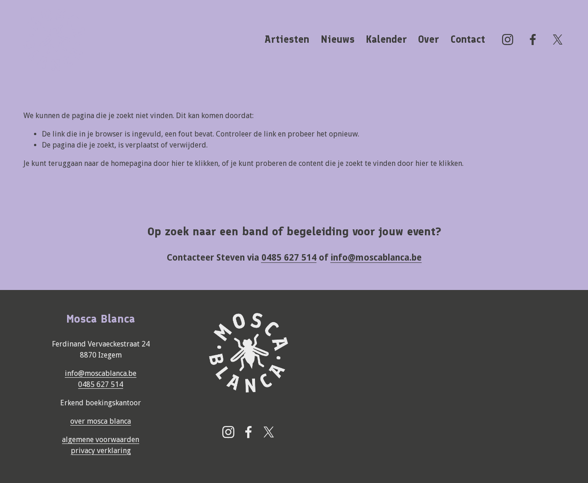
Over (428, 39)
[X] (558, 39)
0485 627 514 (100, 384)
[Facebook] (533, 39)
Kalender (386, 39)
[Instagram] (507, 39)
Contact (468, 39)
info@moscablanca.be (100, 373)
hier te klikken (194, 163)
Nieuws (338, 39)
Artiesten (287, 39)
